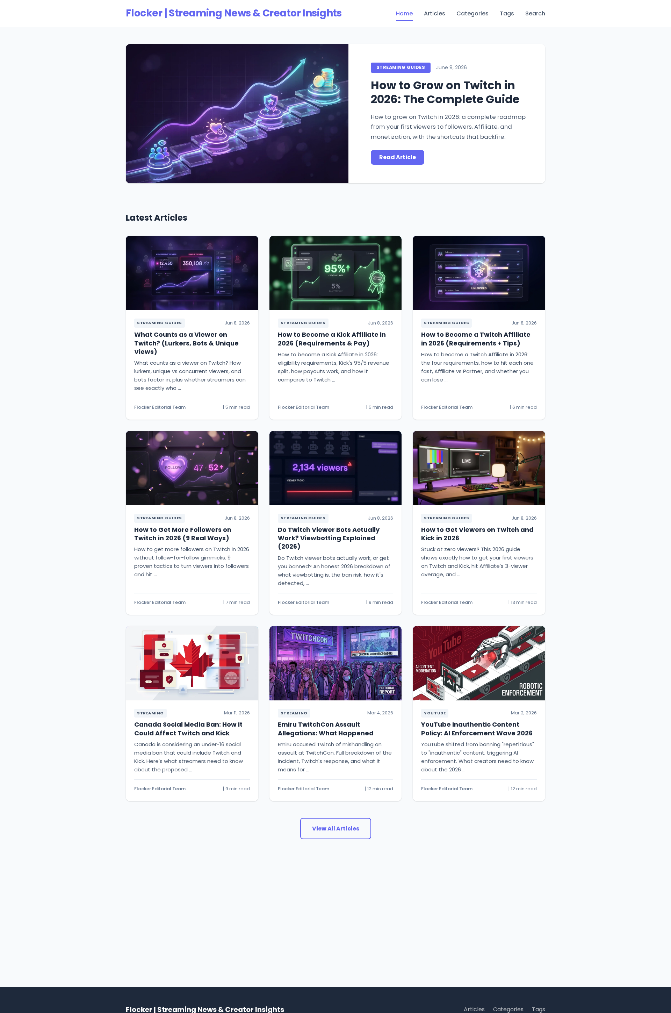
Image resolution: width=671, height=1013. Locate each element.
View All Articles (335, 829)
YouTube (435, 713)
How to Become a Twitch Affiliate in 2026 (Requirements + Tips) (476, 338)
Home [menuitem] (404, 13)
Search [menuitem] (535, 13)
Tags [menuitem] (507, 13)
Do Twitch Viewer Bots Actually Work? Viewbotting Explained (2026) (329, 538)
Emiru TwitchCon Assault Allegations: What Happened (326, 728)
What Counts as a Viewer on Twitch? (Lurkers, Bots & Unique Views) (186, 343)
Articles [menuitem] (434, 13)
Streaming (150, 713)
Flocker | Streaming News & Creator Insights (234, 13)
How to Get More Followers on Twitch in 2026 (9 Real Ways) (182, 533)
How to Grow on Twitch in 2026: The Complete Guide (445, 92)
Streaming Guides (400, 67)
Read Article (397, 157)
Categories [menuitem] (472, 13)
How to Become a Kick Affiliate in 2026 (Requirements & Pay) (332, 338)
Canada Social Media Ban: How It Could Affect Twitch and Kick (188, 728)
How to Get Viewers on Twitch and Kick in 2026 (477, 533)
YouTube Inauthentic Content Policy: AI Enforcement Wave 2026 (477, 728)
